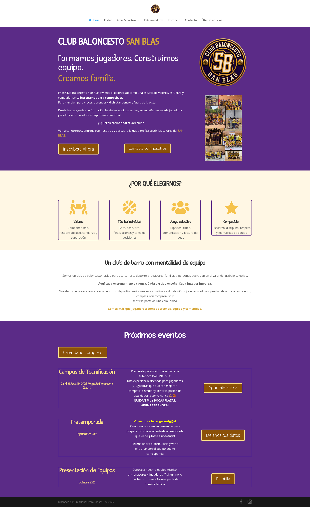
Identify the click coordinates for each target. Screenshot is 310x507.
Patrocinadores (153, 20)
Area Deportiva (126, 20)
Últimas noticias (211, 20)
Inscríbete (174, 20)
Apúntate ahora (223, 387)
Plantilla (223, 479)
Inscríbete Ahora (78, 149)
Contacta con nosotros (148, 148)
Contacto (191, 20)
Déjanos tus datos (223, 435)
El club (108, 20)
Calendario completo (82, 352)
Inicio (96, 20)
